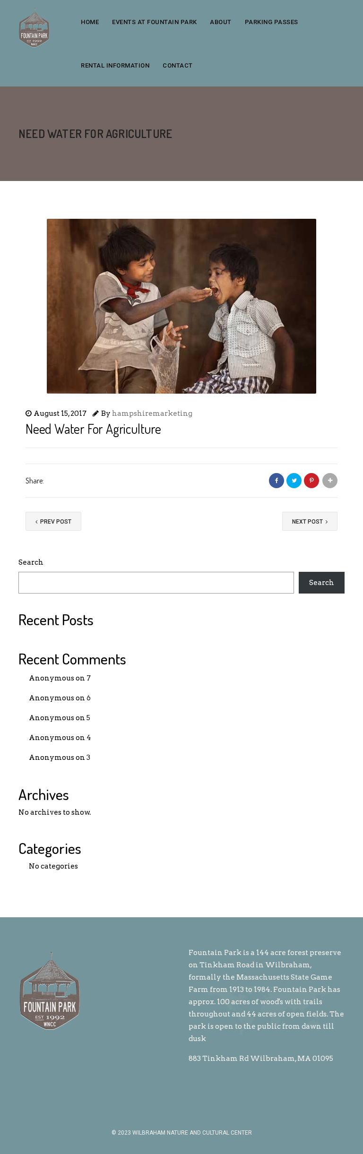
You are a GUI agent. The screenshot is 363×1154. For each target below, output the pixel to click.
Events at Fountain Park (154, 22)
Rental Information (115, 65)
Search (30, 562)
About (221, 22)
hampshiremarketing (152, 413)
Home (90, 22)
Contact (178, 65)
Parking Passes (271, 22)
